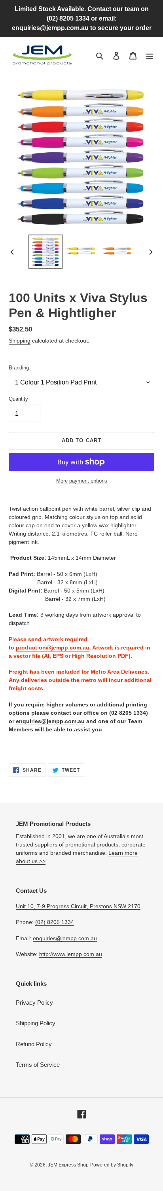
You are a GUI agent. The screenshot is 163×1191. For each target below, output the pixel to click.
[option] (46, 252)
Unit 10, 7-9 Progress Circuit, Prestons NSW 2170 (78, 906)
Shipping (19, 340)
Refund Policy (34, 1044)
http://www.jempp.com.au (70, 954)
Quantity (18, 399)
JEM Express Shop (68, 1165)
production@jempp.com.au (52, 647)
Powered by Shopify (111, 1165)
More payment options (81, 481)
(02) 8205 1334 (54, 922)
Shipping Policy (35, 1023)
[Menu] (149, 55)
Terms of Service (38, 1064)
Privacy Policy (34, 1002)
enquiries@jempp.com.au (50, 721)
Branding (19, 368)
